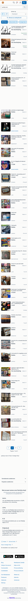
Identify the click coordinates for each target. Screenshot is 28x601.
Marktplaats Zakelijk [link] (19, 562)
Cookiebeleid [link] (4, 570)
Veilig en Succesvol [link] (6, 565)
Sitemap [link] (3, 582)
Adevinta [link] (16, 577)
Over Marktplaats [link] (5, 574)
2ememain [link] (16, 580)
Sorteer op (13, 11)
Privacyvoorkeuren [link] (18, 570)
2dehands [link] (3, 580)
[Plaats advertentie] (24, 2)
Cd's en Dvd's (12, 22)
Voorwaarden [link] (4, 568)
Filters (5, 22)
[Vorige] (8, 447)
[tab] (3, 14)
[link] (3, 2)
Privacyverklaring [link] (18, 568)
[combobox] (12, 7)
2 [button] (15, 448)
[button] (17, 2)
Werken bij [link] (16, 574)
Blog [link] (2, 562)
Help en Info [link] (17, 565)
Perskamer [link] (4, 577)
